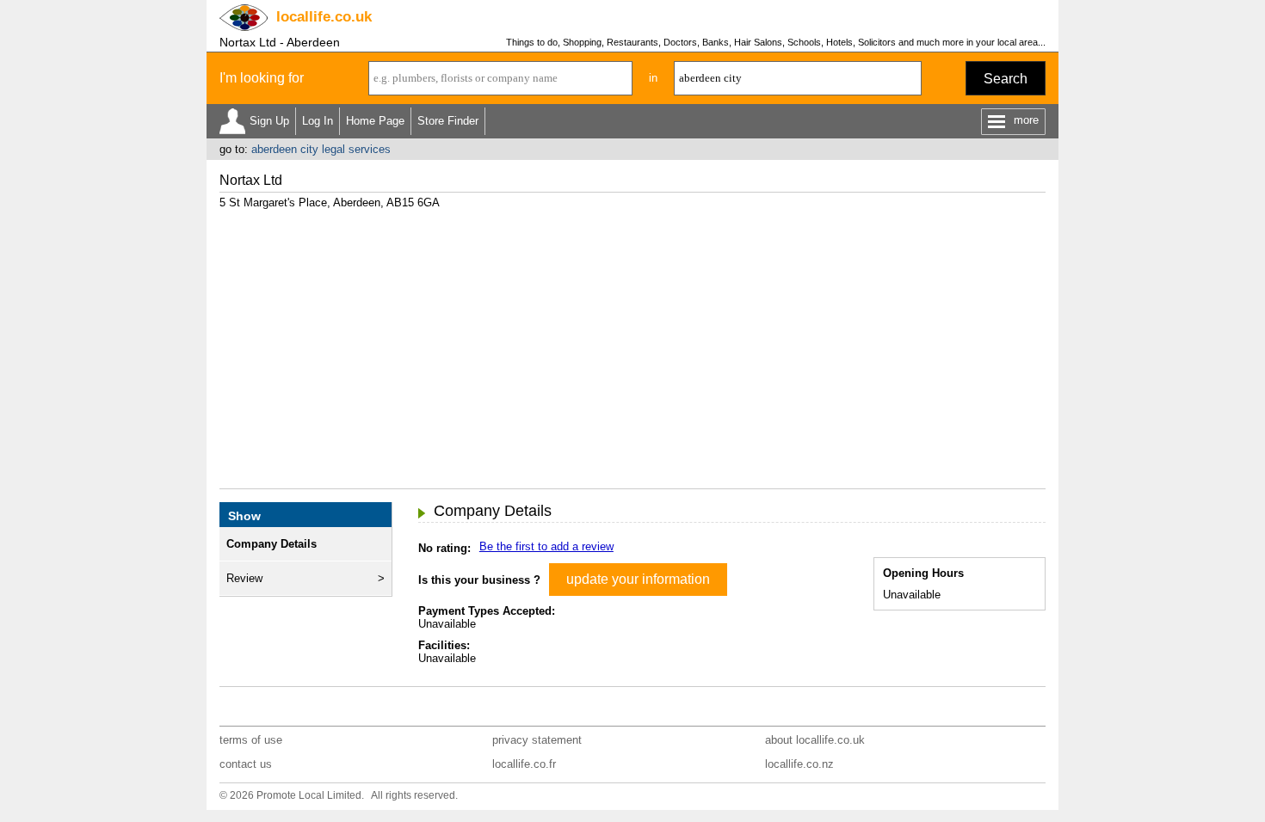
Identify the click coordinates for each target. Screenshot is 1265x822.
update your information (638, 579)
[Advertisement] (632, 342)
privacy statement (537, 739)
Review (244, 578)
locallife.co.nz (799, 764)
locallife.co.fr (524, 764)
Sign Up (269, 120)
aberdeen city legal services (321, 149)
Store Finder (447, 120)
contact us (245, 764)
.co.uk (324, 17)
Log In (317, 120)
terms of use (250, 739)
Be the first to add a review (546, 546)
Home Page (375, 120)
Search (1005, 78)
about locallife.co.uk (815, 739)
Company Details (271, 543)
